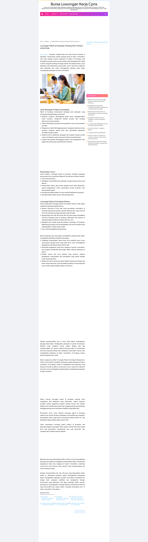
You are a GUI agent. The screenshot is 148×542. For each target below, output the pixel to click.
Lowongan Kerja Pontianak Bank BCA (97, 132)
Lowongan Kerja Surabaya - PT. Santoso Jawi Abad (63, 503)
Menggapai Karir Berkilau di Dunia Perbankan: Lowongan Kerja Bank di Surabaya (96, 119)
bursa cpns (43, 54)
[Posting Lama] (82, 511)
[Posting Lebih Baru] (77, 511)
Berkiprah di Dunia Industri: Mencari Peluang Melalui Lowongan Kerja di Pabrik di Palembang (98, 113)
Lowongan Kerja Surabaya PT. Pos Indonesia (77, 503)
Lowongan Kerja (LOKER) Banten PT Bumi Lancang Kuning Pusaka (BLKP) (98, 124)
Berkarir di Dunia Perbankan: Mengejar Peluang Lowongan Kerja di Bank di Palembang (97, 101)
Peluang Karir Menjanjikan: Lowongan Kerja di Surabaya (47, 498)
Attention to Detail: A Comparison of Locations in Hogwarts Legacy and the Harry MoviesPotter (97, 137)
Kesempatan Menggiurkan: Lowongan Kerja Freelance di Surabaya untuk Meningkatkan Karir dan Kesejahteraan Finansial (62, 498)
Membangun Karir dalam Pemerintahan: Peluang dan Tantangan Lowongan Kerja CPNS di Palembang (97, 143)
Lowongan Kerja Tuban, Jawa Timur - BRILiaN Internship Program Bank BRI (77, 498)
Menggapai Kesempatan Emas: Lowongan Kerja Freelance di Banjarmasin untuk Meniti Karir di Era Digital (98, 107)
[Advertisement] (74, 28)
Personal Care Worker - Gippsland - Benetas (96, 129)
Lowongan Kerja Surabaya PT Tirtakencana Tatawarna (48, 503)
